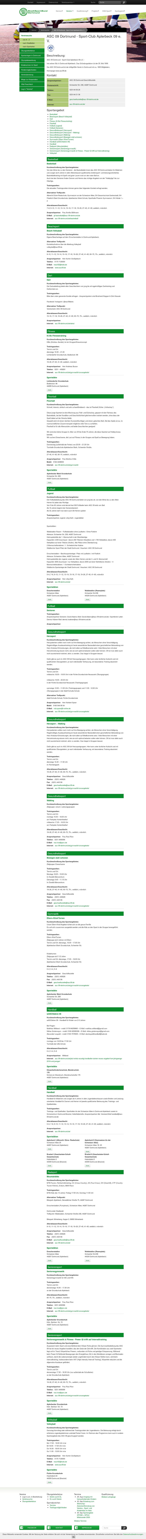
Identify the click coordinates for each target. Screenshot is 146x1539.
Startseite (24, 30)
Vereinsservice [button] (67, 2)
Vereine (69, 11)
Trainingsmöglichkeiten (58, 1507)
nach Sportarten (27, 46)
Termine (53, 1505)
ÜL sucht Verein (55, 1499)
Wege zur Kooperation (28, 79)
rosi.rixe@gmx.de (60, 842)
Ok (74, 1537)
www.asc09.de (60, 267)
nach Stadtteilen (27, 43)
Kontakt (30, 2)
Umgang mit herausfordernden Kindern (86, 1497)
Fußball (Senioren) (56, 128)
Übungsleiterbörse (27, 50)
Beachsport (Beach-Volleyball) (61, 116)
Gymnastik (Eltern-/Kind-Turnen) (62, 139)
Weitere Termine (80, 1521)
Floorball (53, 123)
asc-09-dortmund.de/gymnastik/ (67, 465)
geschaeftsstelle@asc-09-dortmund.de (84, 99)
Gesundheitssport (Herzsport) (61, 130)
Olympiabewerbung (27, 60)
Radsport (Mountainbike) (59, 146)
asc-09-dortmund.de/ (77, 104)
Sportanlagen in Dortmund (29, 55)
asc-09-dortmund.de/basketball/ (66, 218)
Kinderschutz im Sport (28, 65)
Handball (53, 144)
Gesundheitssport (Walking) (60, 135)
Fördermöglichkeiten (27, 70)
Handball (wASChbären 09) (60, 141)
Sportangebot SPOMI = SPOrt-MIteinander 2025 (85, 1514)
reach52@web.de (60, 264)
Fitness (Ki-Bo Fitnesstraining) (61, 121)
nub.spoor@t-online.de (62, 708)
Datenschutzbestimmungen (133, 1534)
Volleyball (53, 153)
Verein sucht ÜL (55, 1496)
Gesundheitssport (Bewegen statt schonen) (66, 137)
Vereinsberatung (26, 74)
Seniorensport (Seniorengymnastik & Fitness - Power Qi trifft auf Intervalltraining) (80, 151)
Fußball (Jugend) (56, 125)
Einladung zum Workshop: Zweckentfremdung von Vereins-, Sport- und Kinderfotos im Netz (86, 1506)
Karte (49, 390)
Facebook (32, 1528)
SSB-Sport (105, 11)
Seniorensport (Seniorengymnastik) (63, 148)
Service (58, 11)
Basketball (53, 114)
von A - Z (24, 39)
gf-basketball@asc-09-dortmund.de (67, 215)
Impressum (41, 2)
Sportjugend (118, 11)
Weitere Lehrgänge (109, 1497)
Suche (93, 2)
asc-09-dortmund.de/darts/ (65, 323)
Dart (51, 119)
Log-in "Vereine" (26, 89)
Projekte (94, 11)
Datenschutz (53, 2)
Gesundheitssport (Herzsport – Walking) (65, 132)
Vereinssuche (45, 30)
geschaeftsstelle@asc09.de (64, 785)
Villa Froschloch (26, 84)
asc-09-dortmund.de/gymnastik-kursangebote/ (72, 372)
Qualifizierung (81, 11)
